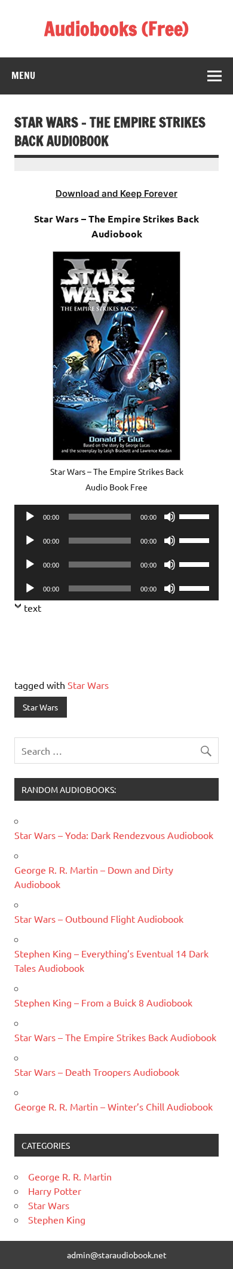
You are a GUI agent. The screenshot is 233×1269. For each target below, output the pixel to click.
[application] (116, 517)
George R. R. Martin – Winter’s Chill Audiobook (113, 1106)
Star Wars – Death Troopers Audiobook (96, 1072)
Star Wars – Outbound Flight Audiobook (98, 919)
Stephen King (56, 1219)
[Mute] (170, 517)
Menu (23, 75)
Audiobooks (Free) (116, 28)
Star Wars (88, 685)
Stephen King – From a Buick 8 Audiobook (103, 1002)
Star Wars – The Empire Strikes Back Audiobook (115, 1037)
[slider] (196, 515)
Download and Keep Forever (116, 193)
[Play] (30, 517)
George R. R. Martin (70, 1176)
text (32, 608)
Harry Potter (54, 1191)
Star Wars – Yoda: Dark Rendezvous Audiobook (113, 835)
